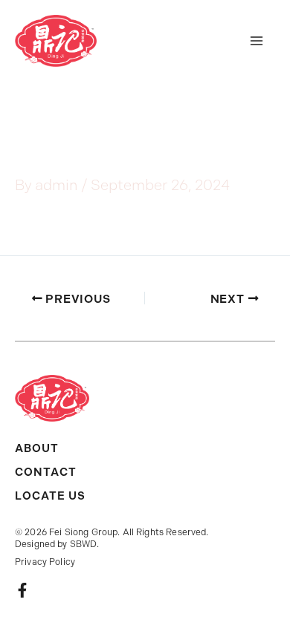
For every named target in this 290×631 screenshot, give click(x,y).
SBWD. (85, 544)
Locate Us (50, 496)
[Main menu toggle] (256, 40)
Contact (46, 472)
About (37, 448)
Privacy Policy (45, 562)
